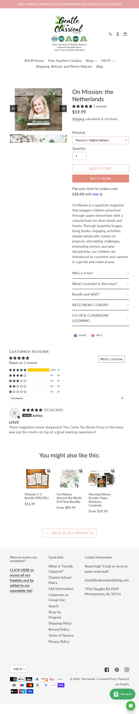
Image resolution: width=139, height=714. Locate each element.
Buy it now (100, 179)
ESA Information (61, 589)
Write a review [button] (111, 359)
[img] (32, 410)
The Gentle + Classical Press (99, 679)
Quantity (79, 148)
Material (78, 132)
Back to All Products (72, 533)
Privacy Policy (59, 641)
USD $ (17, 669)
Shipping (78, 119)
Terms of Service (61, 635)
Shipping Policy (60, 623)
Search (54, 606)
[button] (82, 106)
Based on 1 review (23, 363)
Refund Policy (59, 629)
